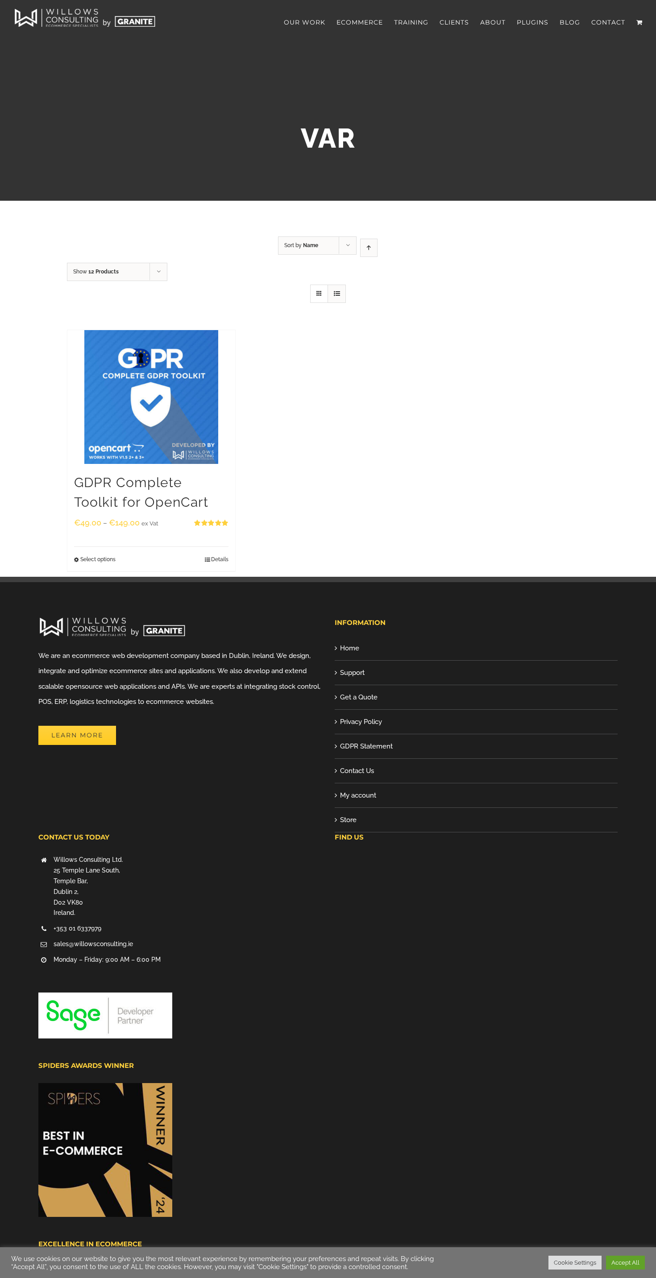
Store (348, 820)
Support (352, 673)
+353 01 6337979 (77, 928)
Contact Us (357, 771)
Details (219, 559)
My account (358, 795)
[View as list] (336, 293)
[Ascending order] (369, 248)
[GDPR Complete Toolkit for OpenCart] (151, 397)
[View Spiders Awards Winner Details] (105, 1091)
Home (349, 648)
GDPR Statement (366, 746)
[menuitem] (310, 22)
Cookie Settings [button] (575, 1262)
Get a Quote (359, 697)
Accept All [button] (625, 1262)
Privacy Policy (361, 722)
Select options (98, 559)
